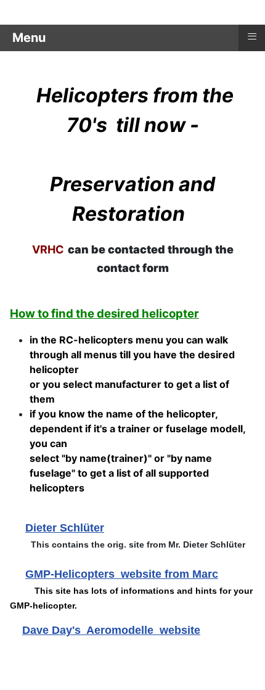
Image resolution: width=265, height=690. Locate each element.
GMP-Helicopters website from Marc (121, 574)
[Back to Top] (243, 667)
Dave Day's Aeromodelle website (111, 630)
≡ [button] (252, 36)
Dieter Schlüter (64, 528)
